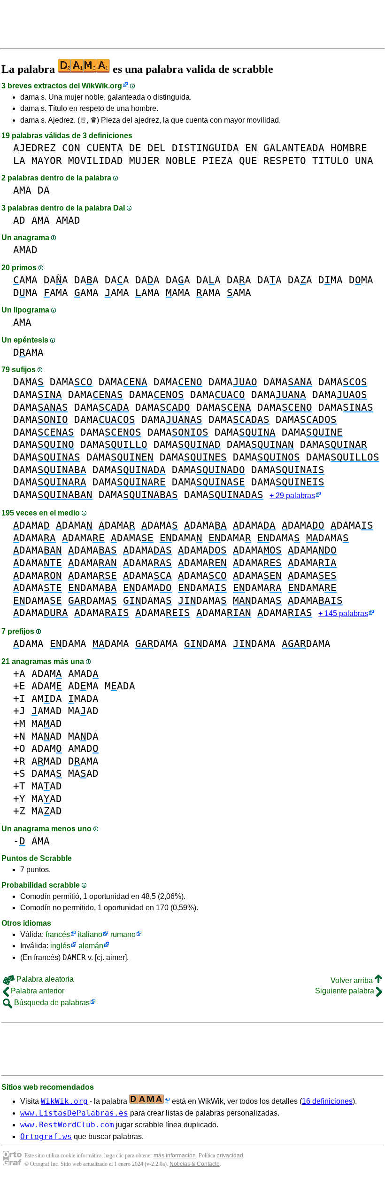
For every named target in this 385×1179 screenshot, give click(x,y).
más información (175, 1155)
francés (58, 934)
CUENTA (104, 148)
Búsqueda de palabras (51, 1003)
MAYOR (46, 160)
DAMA (28, 352)
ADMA (83, 686)
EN (251, 148)
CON (71, 148)
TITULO (330, 160)
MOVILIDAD (95, 160)
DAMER (74, 957)
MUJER (144, 160)
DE (135, 148)
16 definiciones (327, 1101)
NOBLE (181, 160)
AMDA (46, 698)
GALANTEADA (293, 148)
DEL (156, 148)
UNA (364, 160)
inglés (60, 946)
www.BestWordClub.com (67, 1124)
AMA (22, 190)
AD (19, 220)
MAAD (83, 711)
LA (19, 160)
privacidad (229, 1155)
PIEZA (217, 160)
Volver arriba (353, 980)
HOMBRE (349, 148)
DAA (56, 280)
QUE (248, 160)
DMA (330, 280)
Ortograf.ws (46, 1136)
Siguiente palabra (345, 991)
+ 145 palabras (343, 613)
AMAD (68, 220)
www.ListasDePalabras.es (74, 1113)
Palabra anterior (36, 991)
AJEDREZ (34, 148)
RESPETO (284, 160)
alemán (90, 946)
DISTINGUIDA (205, 148)
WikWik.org (102, 86)
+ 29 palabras (292, 496)
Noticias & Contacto (194, 1164)
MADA (120, 686)
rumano (123, 934)
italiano (90, 934)
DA (44, 190)
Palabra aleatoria (44, 979)
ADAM (46, 673)
